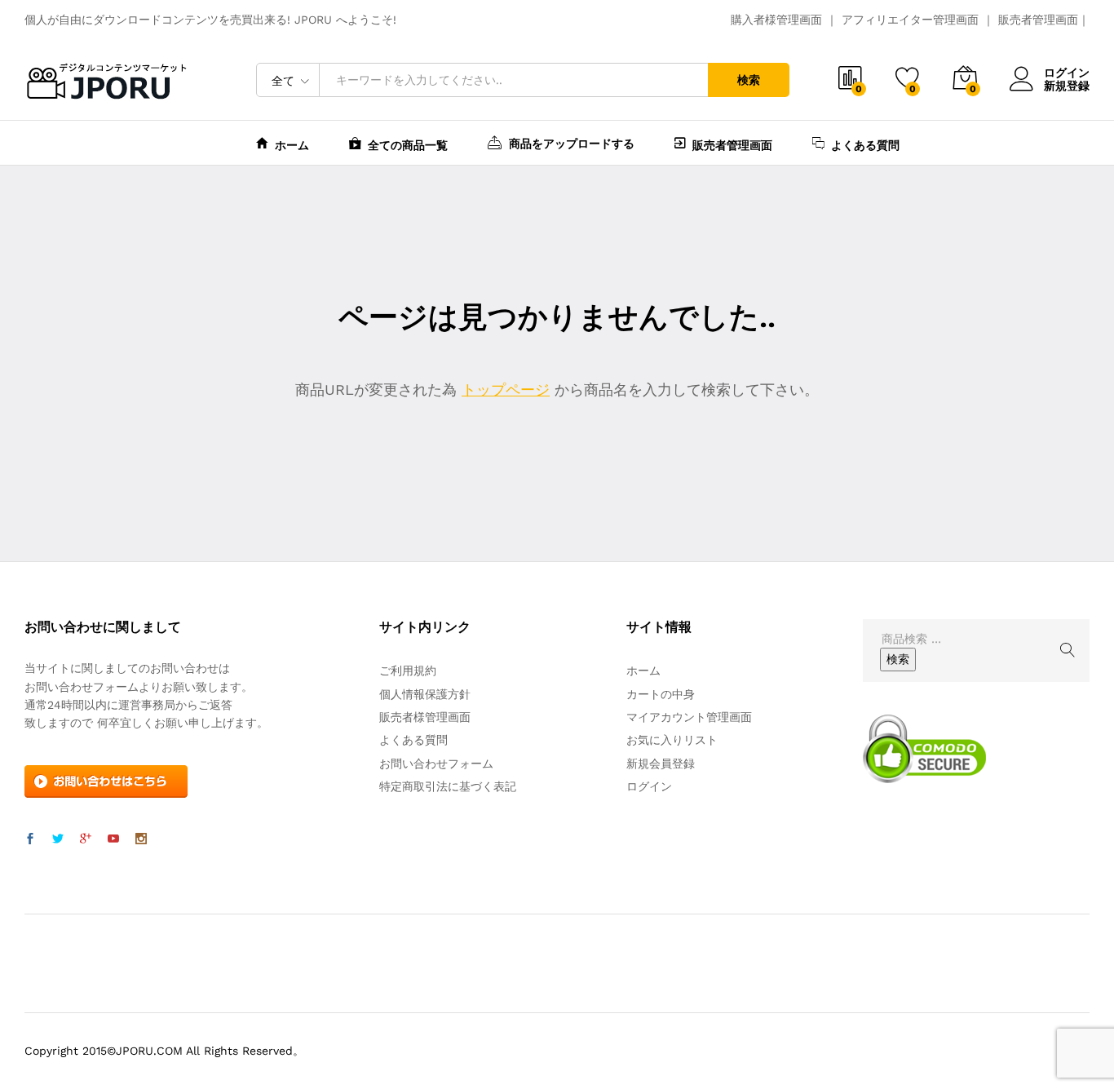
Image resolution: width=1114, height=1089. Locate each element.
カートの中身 (660, 694)
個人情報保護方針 (425, 694)
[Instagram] (141, 839)
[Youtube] (113, 839)
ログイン (1067, 72)
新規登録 (1067, 85)
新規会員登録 (660, 763)
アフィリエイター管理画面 (910, 19)
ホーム (292, 145)
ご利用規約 (407, 670)
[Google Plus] (85, 839)
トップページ (506, 389)
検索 (748, 79)
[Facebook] (30, 839)
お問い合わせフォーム (436, 763)
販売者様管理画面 (425, 717)
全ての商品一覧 (408, 145)
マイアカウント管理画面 (689, 717)
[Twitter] (58, 839)
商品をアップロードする (571, 143)
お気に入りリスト (672, 739)
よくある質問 (865, 145)
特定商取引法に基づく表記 (447, 786)
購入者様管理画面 (776, 19)
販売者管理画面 (1038, 19)
